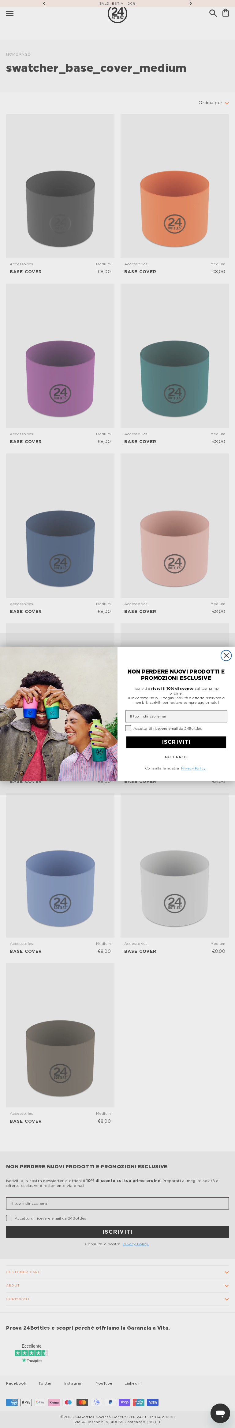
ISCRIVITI (176, 742)
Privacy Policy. (193, 768)
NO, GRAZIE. (176, 757)
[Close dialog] (226, 655)
